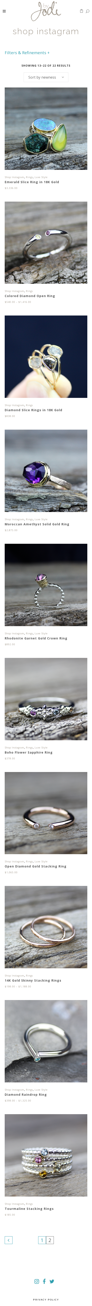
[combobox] (46, 77)
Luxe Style (41, 177)
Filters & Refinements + (27, 52)
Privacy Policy (46, 1299)
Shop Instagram (14, 177)
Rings (29, 177)
